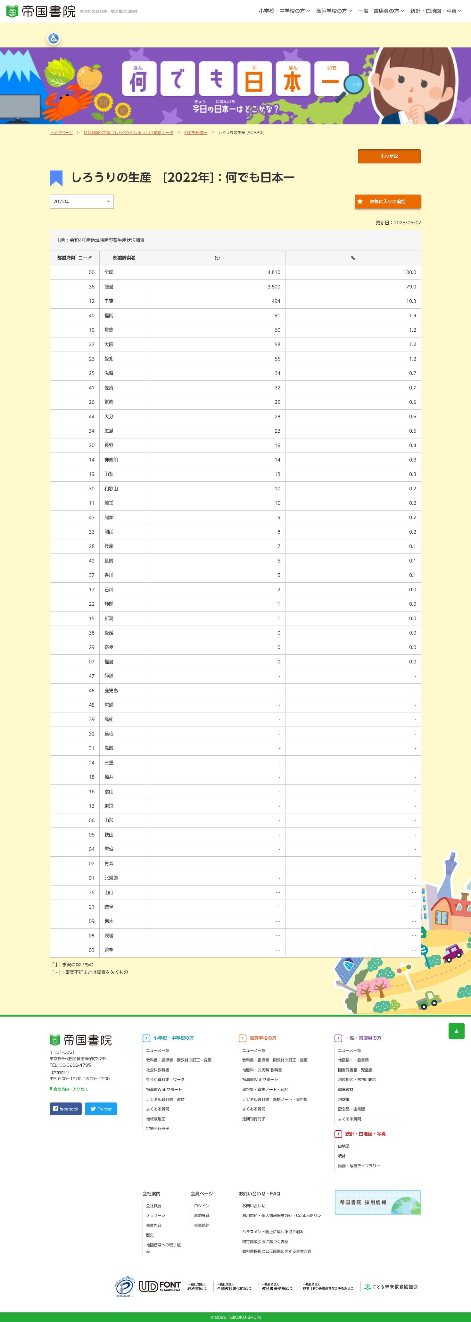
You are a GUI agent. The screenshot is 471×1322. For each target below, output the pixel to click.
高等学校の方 (331, 10)
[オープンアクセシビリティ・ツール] (53, 38)
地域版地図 (155, 1119)
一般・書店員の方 (378, 10)
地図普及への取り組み (163, 1248)
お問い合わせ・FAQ (259, 1194)
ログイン (202, 1206)
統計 (342, 1156)
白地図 (344, 1146)
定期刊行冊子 (157, 1128)
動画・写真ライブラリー (359, 1166)
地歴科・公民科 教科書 (262, 1070)
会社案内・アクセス (71, 1089)
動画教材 (345, 1089)
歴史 (150, 1235)
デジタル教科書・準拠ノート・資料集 (275, 1099)
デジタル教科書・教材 (165, 1099)
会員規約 (202, 1225)
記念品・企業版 (351, 1109)
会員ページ (202, 1194)
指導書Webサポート (164, 1089)
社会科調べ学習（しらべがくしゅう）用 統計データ (128, 132)
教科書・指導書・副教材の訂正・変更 (178, 1060)
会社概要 (153, 1206)
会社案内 (152, 1194)
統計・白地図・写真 (433, 10)
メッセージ (155, 1215)
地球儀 (344, 1099)
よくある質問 (157, 1109)
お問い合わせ (253, 1206)
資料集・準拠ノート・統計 (265, 1089)
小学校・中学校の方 (282, 10)
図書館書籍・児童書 (355, 1070)
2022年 (61, 201)
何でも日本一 (195, 132)
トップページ (61, 132)
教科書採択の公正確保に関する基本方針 (276, 1251)
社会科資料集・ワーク (165, 1079)
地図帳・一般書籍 (353, 1060)
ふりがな (389, 156)
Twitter (105, 1109)
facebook (69, 1109)
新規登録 (202, 1215)
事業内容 (153, 1225)
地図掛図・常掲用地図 (357, 1079)
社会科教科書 (157, 1070)
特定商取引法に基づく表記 (265, 1241)
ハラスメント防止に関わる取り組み (273, 1232)
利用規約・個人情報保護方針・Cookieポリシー (281, 1218)
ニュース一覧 (157, 1050)
